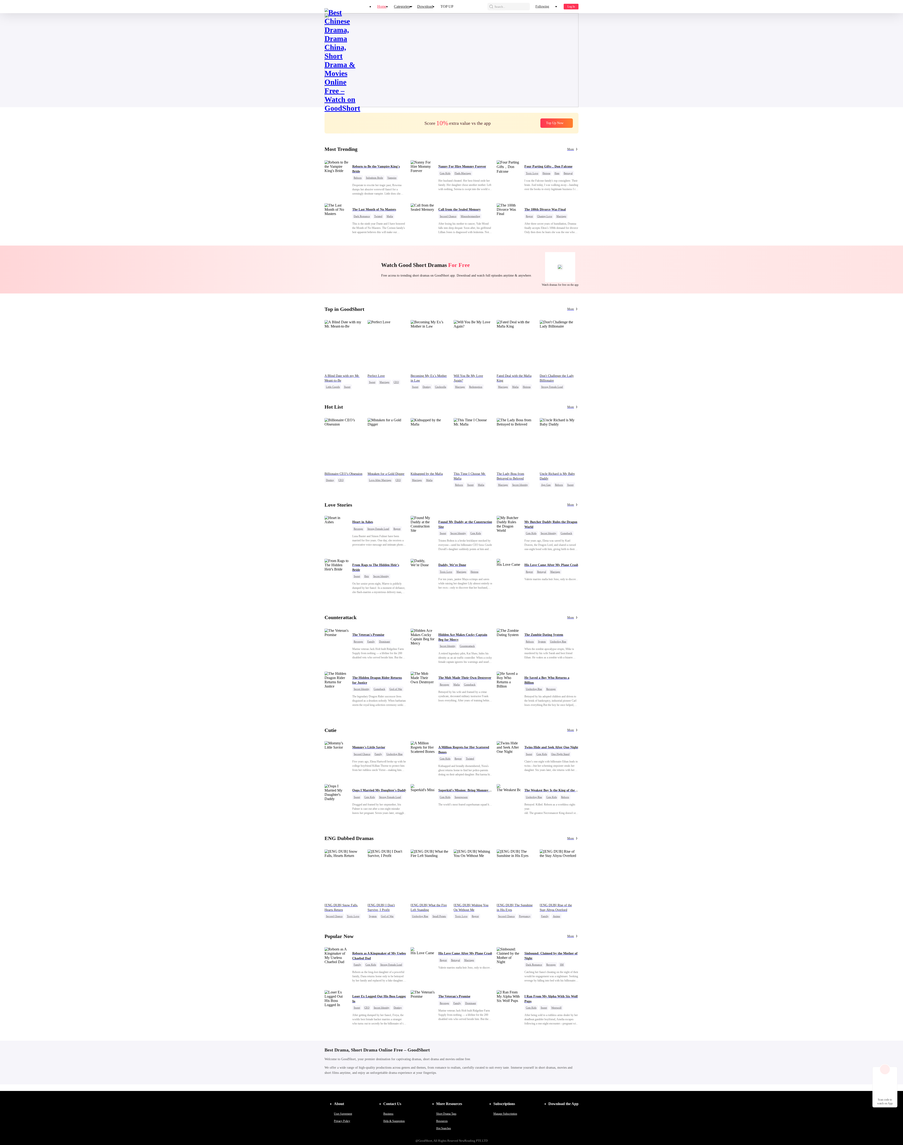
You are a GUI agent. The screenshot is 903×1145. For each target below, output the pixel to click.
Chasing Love (544, 216)
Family (371, 641)
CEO (396, 382)
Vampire (391, 177)
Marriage (561, 216)
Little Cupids (333, 386)
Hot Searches (443, 1128)
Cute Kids (445, 173)
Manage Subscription (505, 1113)
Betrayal (568, 173)
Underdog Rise (558, 641)
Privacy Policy (342, 1121)
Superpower (461, 797)
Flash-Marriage (463, 173)
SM (562, 964)
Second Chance (448, 216)
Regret (529, 216)
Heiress (546, 173)
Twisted (378, 216)
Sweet (347, 386)
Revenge (358, 528)
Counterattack (467, 646)
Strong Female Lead (552, 386)
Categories (402, 6)
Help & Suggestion (394, 1121)
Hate (556, 173)
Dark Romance (362, 216)
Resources (442, 1121)
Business (388, 1113)
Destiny (427, 386)
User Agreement (343, 1113)
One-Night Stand (560, 754)
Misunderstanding (470, 216)
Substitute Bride (374, 177)
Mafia (390, 216)
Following (542, 6)
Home (381, 6)
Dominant (384, 641)
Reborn (358, 177)
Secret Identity (520, 484)
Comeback (566, 533)
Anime (556, 916)
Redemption (475, 386)
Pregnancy (525, 916)
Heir (366, 576)
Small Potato (439, 916)
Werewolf (556, 1007)
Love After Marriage (380, 480)
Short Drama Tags (446, 1113)
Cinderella (440, 386)
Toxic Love (532, 173)
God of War (395, 689)
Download (425, 6)
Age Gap (546, 484)
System (542, 641)
